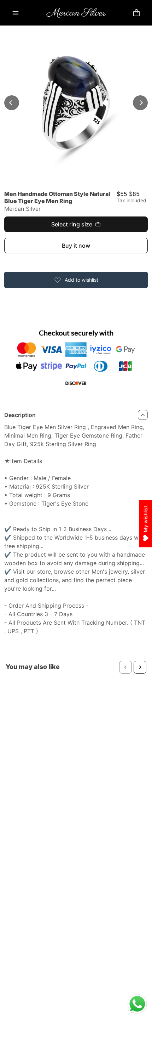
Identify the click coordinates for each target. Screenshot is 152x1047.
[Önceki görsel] (11, 102)
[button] (125, 667)
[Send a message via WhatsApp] (137, 1004)
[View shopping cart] (136, 13)
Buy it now (76, 245)
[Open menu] (15, 13)
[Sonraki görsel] (140, 102)
